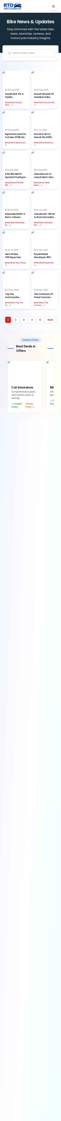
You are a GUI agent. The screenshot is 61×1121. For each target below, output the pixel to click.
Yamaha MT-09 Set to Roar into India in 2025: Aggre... (44, 217)
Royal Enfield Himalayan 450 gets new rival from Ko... (44, 259)
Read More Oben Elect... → (42, 183)
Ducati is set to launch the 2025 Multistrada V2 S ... (44, 137)
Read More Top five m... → (14, 303)
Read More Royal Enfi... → (44, 264)
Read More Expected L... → (16, 143)
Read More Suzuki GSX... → (13, 103)
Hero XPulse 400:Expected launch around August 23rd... (13, 259)
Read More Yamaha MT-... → (43, 223)
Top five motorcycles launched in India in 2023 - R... (15, 298)
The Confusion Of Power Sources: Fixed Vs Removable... (43, 298)
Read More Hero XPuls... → (16, 264)
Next (50, 320)
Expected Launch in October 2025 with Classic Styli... (15, 137)
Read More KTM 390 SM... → (14, 183)
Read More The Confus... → (41, 303)
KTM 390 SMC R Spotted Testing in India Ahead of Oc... (15, 177)
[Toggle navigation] (53, 6)
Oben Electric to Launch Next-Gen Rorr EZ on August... (44, 177)
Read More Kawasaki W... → (14, 223)
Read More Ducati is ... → (44, 143)
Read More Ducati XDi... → (45, 103)
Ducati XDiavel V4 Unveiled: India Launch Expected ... (44, 97)
